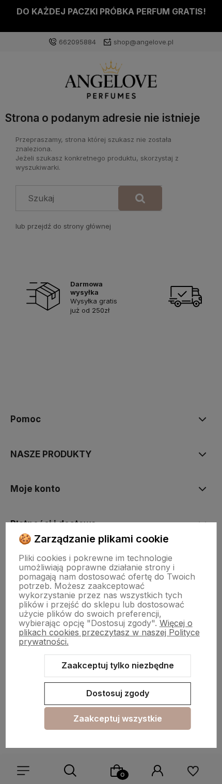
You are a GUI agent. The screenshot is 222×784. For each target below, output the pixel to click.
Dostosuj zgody (117, 693)
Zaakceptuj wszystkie (117, 718)
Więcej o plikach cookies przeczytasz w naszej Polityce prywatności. (109, 632)
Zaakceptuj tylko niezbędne (117, 665)
